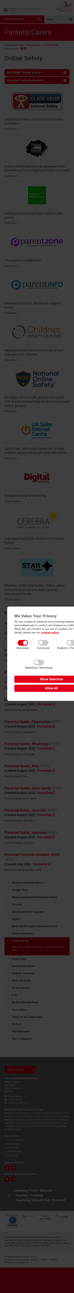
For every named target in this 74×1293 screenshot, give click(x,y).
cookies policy (50, 632)
